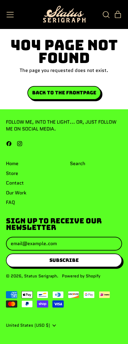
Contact (15, 182)
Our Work (16, 192)
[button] (106, 14)
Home (12, 163)
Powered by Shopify (81, 276)
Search (77, 163)
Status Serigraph (40, 276)
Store (12, 173)
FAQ (10, 202)
